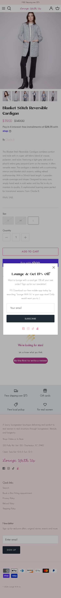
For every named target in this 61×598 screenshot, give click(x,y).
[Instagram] (28, 328)
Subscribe (30, 318)
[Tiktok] (33, 328)
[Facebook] (23, 328)
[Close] (53, 267)
